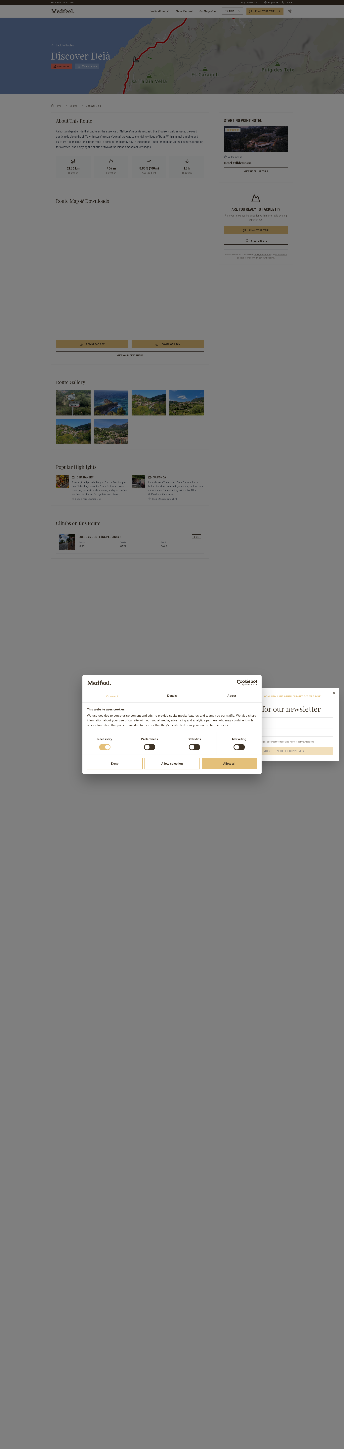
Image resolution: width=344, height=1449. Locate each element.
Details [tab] (172, 695)
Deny (114, 763)
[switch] (149, 747)
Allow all (229, 763)
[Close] (334, 693)
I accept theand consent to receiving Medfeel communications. (277, 741)
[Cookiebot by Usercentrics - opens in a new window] (239, 683)
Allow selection (172, 763)
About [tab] (231, 695)
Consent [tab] (112, 696)
